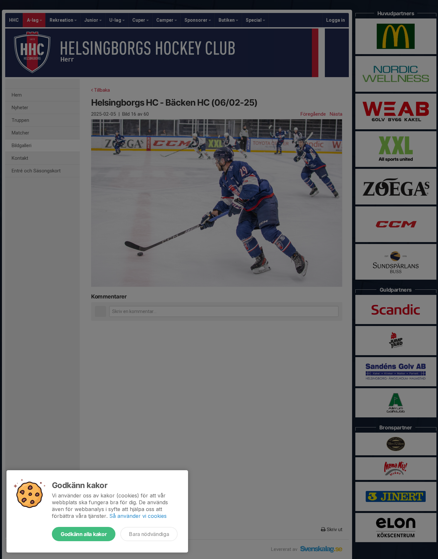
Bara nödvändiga (149, 534)
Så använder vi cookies (138, 516)
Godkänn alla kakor (84, 534)
